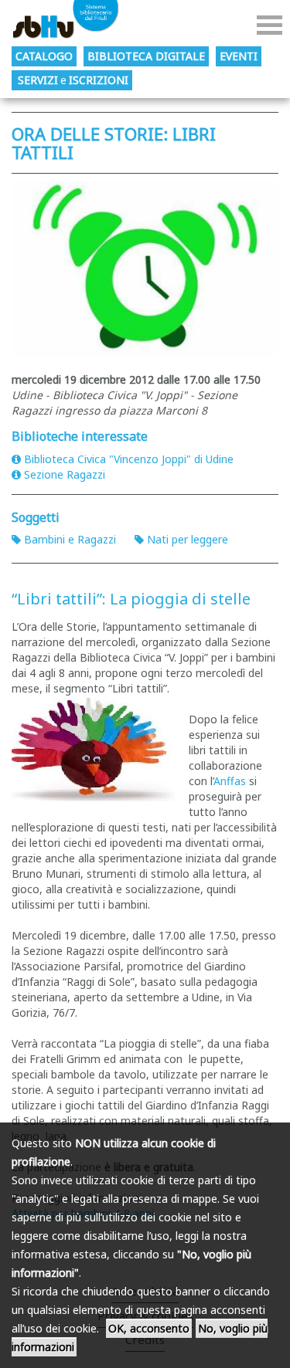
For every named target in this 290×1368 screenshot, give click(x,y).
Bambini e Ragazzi (70, 539)
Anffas (229, 781)
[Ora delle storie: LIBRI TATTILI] (145, 269)
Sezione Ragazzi (64, 474)
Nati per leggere (187, 539)
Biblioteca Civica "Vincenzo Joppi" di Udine (129, 459)
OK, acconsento (148, 1328)
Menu (269, 25)
